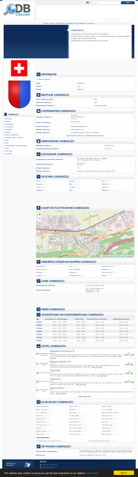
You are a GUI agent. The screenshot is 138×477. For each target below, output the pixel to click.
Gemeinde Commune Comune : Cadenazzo (85, 132)
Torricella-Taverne (75, 275)
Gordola (39, 272)
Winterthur (105, 184)
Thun (70, 190)
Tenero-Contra (106, 272)
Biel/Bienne (39, 190)
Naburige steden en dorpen (14, 137)
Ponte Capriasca (74, 269)
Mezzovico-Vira (41, 269)
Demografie (9, 127)
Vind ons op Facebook (10, 464)
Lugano (104, 187)
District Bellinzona (103, 34)
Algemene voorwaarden (50, 464)
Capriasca (72, 272)
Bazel (103, 181)
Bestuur (7, 121)
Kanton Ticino (95, 34)
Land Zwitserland (86, 34)
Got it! (124, 472)
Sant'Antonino (89, 40)
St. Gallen (72, 187)
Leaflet (103, 256)
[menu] (88, 2)
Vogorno (104, 275)
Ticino (79, 86)
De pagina (8, 153)
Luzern (38, 187)
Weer (89, 38)
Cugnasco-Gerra (103, 40)
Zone (7, 140)
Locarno (39, 275)
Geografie (8, 129)
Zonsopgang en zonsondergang (15, 145)
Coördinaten (9, 124)
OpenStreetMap (120, 256)
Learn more (92, 473)
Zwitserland (80, 83)
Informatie (8, 119)
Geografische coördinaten (122, 36)
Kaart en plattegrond (11, 135)
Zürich (38, 181)
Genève (71, 181)
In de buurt (8, 151)
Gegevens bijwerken (44, 79)
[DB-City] (16, 16)
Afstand (7, 132)
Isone (95, 40)
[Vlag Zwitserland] (19, 76)
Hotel (94, 38)
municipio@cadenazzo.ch (79, 126)
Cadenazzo (77, 30)
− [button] (40, 218)
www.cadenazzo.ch (77, 129)
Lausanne (39, 184)
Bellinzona (80, 89)
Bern (70, 184)
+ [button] (40, 214)
